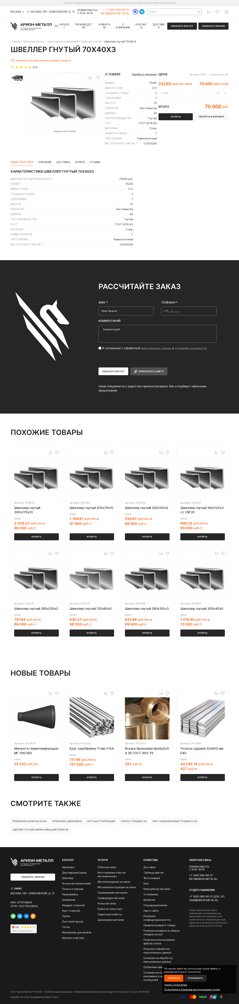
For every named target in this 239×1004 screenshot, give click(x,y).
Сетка (66, 926)
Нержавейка (70, 894)
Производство (84, 26)
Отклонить (195, 978)
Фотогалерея (151, 878)
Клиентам (104, 26)
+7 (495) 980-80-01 (117, 9)
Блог (146, 883)
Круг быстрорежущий (101, 821)
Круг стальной (71, 910)
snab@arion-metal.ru (203, 900)
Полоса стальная (72, 888)
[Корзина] (226, 12)
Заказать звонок (213, 26)
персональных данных (156, 348)
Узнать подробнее (175, 984)
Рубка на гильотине (110, 908)
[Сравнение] (208, 12)
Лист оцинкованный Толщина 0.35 (174, 821)
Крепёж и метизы (73, 937)
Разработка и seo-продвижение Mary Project (34, 997)
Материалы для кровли (76, 932)
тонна (165, 93)
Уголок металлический (76, 883)
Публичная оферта (155, 967)
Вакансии (149, 899)
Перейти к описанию (144, 74)
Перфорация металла (111, 898)
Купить (36, 536)
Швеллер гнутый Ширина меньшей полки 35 (40, 829)
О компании (123, 26)
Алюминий (68, 899)
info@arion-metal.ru (115, 13)
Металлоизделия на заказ (114, 881)
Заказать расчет (182, 26)
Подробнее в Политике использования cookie (192, 989)
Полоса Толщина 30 (134, 821)
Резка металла (107, 903)
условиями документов (191, 348)
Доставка (159, 26)
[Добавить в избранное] (98, 77)
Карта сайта (151, 910)
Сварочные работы (110, 914)
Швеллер (67, 878)
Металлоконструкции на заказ (117, 887)
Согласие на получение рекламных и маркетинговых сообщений (161, 976)
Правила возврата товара (159, 925)
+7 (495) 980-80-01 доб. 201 (207, 896)
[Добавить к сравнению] (90, 77)
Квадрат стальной (73, 905)
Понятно (174, 978)
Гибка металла (107, 867)
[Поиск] (198, 12)
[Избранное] (217, 12)
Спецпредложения (155, 905)
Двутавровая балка (74, 872)
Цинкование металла (111, 919)
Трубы (66, 916)
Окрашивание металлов (112, 892)
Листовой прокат (73, 921)
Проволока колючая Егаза (30, 821)
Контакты (141, 26)
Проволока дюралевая (67, 821)
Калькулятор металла (156, 888)
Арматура (68, 867)
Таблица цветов (153, 872)
